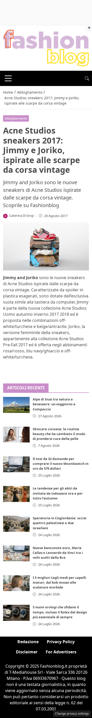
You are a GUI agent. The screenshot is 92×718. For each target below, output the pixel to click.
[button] (87, 78)
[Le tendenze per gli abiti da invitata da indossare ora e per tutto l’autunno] (16, 494)
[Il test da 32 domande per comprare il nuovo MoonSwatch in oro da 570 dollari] (16, 464)
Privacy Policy (61, 641)
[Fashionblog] (46, 48)
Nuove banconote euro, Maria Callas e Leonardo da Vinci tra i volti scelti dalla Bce (58, 552)
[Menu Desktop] (8, 78)
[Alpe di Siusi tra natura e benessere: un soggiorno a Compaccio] (16, 405)
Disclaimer (27, 652)
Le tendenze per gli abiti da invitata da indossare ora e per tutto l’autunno (58, 493)
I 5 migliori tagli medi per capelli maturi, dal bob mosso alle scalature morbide (59, 582)
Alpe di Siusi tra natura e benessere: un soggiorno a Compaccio (54, 404)
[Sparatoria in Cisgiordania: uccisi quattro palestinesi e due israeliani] (16, 524)
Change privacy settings (72, 713)
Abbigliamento (16, 118)
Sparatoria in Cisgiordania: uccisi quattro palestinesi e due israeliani (59, 523)
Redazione (28, 641)
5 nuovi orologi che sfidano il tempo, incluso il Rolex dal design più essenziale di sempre (60, 612)
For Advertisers (61, 652)
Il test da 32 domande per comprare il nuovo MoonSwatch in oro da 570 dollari (60, 463)
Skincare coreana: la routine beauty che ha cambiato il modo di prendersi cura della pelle (59, 434)
